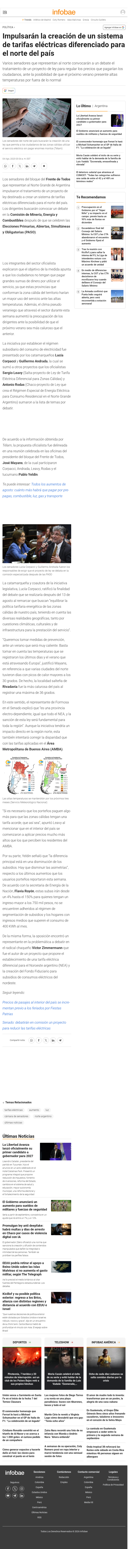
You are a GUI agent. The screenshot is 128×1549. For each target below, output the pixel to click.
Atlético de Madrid (42, 20)
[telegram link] (14, 1495)
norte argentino (43, 1116)
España (39, 1487)
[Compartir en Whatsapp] (5, 166)
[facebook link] (7, 1488)
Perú (39, 1502)
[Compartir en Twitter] (20, 166)
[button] (5, 12)
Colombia (39, 1482)
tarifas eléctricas (14, 1110)
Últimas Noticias (39, 1512)
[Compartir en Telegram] (34, 166)
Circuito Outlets (98, 20)
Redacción (64, 1477)
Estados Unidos (39, 1492)
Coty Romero (59, 20)
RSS (39, 1517)
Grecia (86, 20)
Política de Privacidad (113, 1484)
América (39, 1477)
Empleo (64, 1482)
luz (47, 1110)
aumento (34, 1110)
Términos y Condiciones (113, 1478)
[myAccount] (122, 12)
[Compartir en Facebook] (13, 166)
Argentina (88, 1477)
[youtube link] (7, 1495)
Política (7, 27)
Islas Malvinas (74, 20)
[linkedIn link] (21, 1495)
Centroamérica (39, 1507)
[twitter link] (14, 1488)
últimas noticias (13, 1122)
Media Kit (88, 1502)
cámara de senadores (16, 1116)
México (39, 1497)
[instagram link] (21, 1488)
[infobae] (64, 12)
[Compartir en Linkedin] (27, 166)
